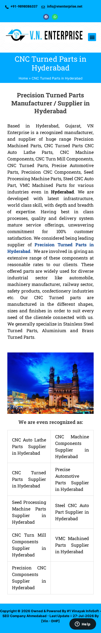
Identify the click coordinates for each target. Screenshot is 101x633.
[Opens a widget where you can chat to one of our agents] (82, 624)
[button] (92, 37)
